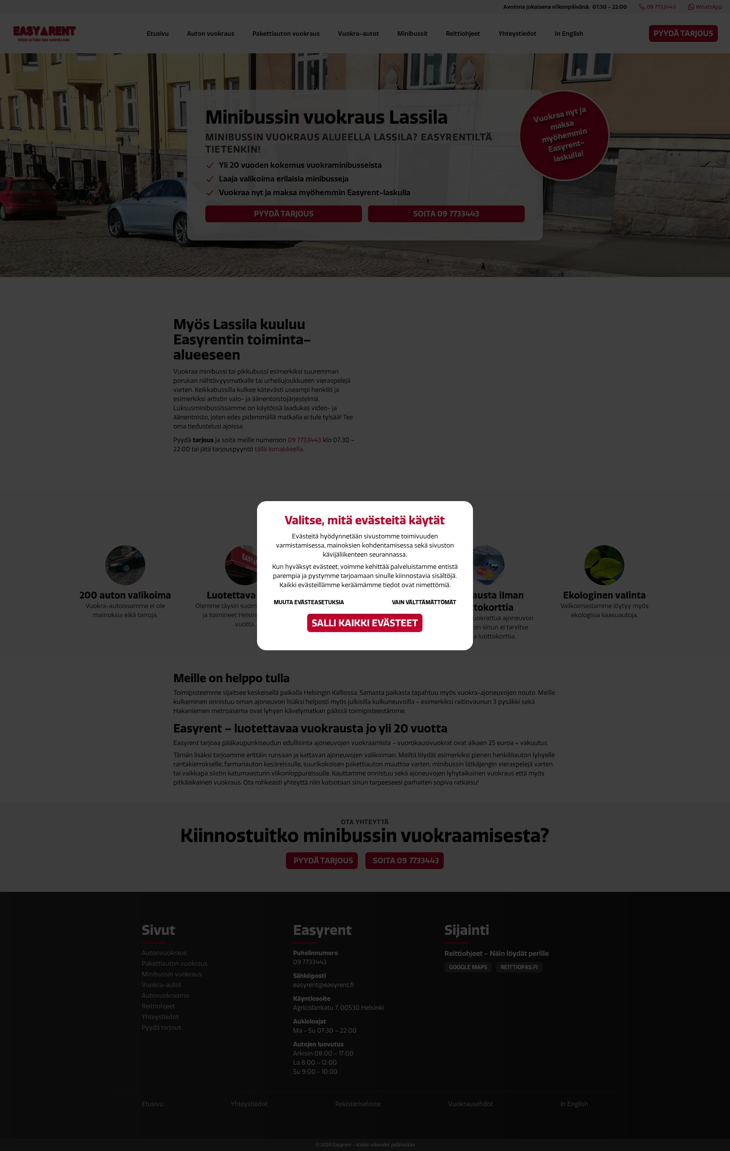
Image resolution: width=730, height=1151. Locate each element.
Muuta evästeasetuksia (309, 602)
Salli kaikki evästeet (365, 623)
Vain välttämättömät (424, 602)
